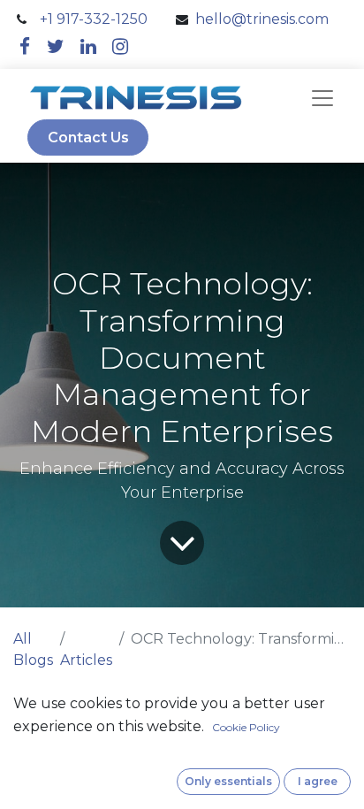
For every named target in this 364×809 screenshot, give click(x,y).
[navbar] (322, 98)
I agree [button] (317, 781)
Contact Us (88, 137)
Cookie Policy (246, 727)
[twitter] (55, 46)
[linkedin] (88, 46)
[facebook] (25, 46)
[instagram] (120, 46)
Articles (86, 660)
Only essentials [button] (228, 781)
